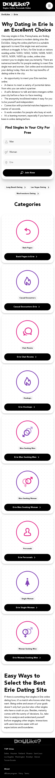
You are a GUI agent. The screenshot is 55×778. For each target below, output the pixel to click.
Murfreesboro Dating (26, 193)
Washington (20, 757)
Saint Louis (38, 753)
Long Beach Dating (14, 187)
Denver (37, 757)
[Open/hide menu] (49, 5)
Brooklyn (29, 757)
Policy (21, 773)
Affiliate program (10, 773)
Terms (26, 773)
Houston (13, 753)
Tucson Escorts (10, 760)
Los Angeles (9, 757)
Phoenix (29, 753)
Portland (21, 753)
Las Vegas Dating (38, 187)
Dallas (6, 753)
